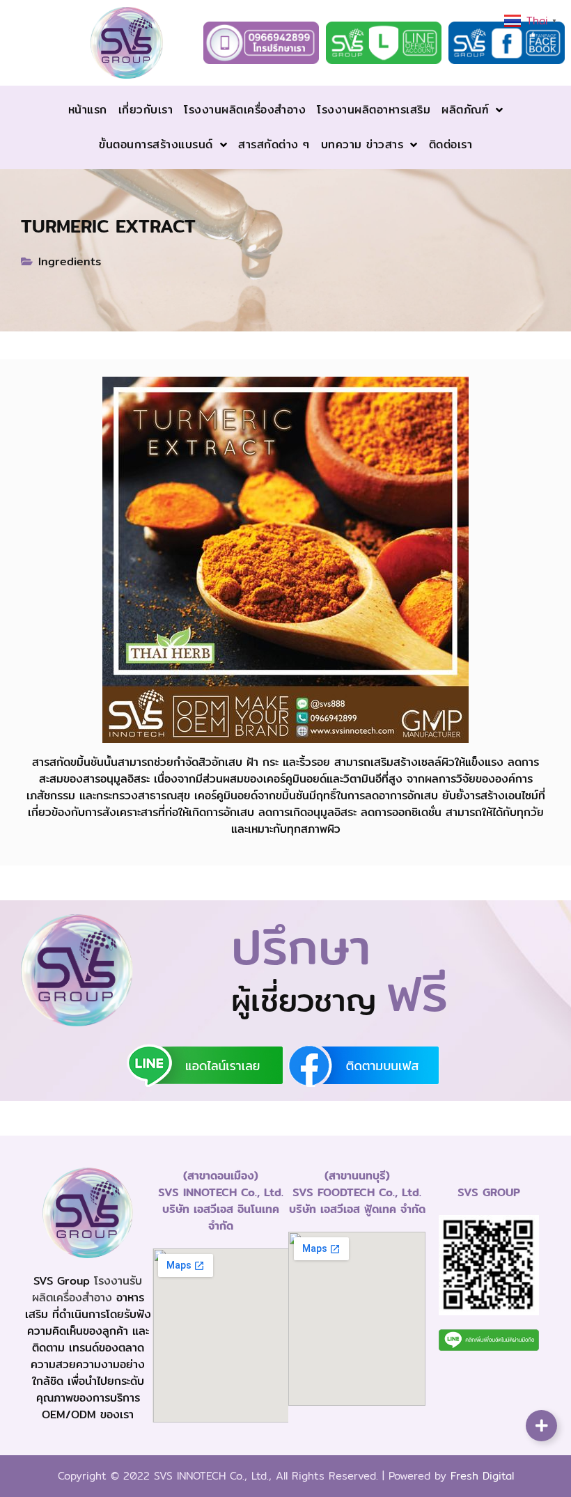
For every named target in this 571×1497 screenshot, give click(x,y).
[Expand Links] (541, 1425)
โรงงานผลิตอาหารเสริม (373, 109)
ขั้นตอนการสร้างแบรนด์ (156, 144)
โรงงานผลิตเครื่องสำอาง (245, 109)
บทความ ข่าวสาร (362, 144)
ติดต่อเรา (451, 144)
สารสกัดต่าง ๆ (274, 144)
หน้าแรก (87, 109)
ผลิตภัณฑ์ (465, 109)
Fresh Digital (482, 1476)
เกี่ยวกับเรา (145, 109)
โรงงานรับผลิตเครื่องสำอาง (87, 1289)
